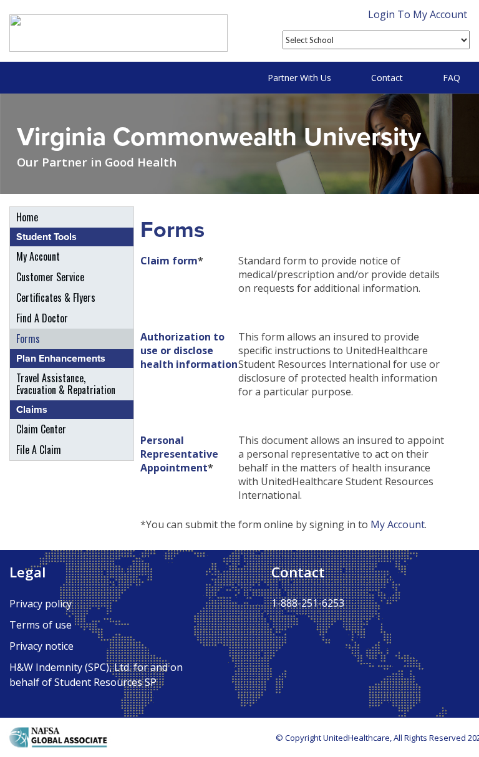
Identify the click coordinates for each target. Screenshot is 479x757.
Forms (28, 338)
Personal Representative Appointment (179, 454)
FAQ (451, 78)
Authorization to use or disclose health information (189, 350)
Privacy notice (41, 646)
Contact (387, 78)
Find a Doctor (42, 318)
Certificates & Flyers (55, 297)
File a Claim (38, 449)
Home (27, 217)
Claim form (169, 261)
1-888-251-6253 (307, 603)
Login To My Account (417, 14)
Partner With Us (299, 78)
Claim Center (41, 429)
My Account (38, 256)
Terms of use (40, 625)
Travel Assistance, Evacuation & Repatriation (65, 383)
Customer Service (50, 276)
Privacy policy (40, 603)
